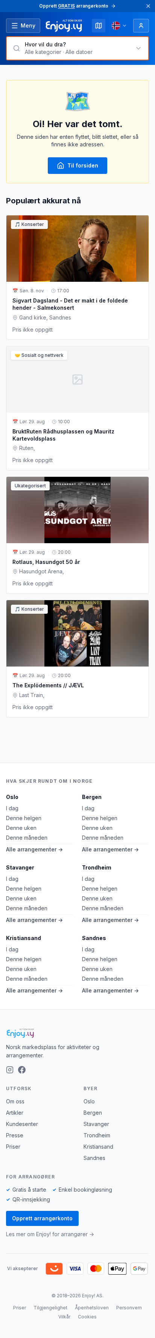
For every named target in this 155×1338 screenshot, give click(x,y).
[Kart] (98, 25)
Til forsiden (82, 165)
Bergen (92, 797)
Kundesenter (22, 1124)
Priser (13, 1146)
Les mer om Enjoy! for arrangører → (50, 1234)
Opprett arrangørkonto (42, 1218)
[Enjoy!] (77, 1033)
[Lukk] (148, 6)
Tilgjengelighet (50, 1307)
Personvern (129, 1307)
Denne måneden (26, 837)
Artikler (14, 1112)
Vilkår (64, 1317)
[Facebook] (22, 1070)
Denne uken (21, 828)
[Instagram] (10, 1070)
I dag (12, 808)
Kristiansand (23, 938)
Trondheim (96, 867)
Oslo (12, 797)
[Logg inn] (141, 25)
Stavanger (20, 867)
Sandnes (94, 938)
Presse (14, 1135)
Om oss (15, 1101)
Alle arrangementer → (34, 849)
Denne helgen (23, 818)
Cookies (87, 1317)
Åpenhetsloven (92, 1307)
